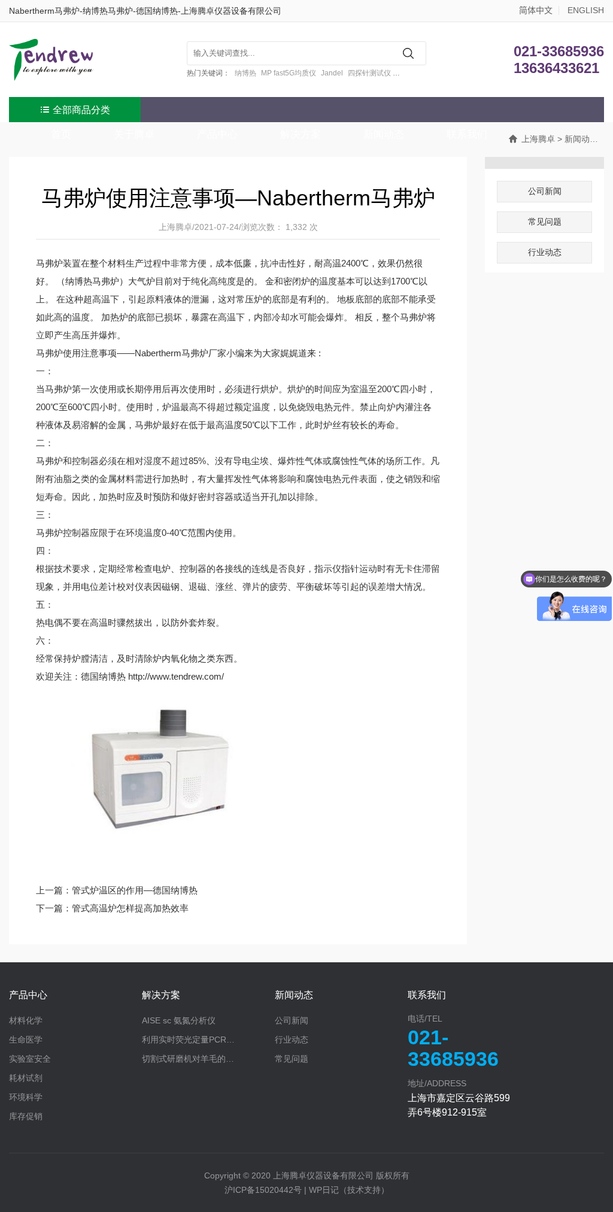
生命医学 (26, 1039)
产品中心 (28, 995)
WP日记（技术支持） (349, 1190)
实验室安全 (30, 1058)
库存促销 (26, 1116)
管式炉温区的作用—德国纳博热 (135, 890)
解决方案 (161, 995)
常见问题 (545, 221)
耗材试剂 (26, 1078)
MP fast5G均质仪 (288, 73)
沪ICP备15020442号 (263, 1190)
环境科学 (26, 1097)
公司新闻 (545, 191)
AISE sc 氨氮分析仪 (179, 1020)
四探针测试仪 (369, 73)
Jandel (332, 73)
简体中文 (536, 10)
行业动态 (545, 252)
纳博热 (245, 73)
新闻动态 (294, 995)
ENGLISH (586, 10)
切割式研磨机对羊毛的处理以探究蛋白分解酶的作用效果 (208, 1058)
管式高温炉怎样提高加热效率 (130, 908)
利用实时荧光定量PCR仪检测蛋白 (205, 1039)
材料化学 (26, 1020)
